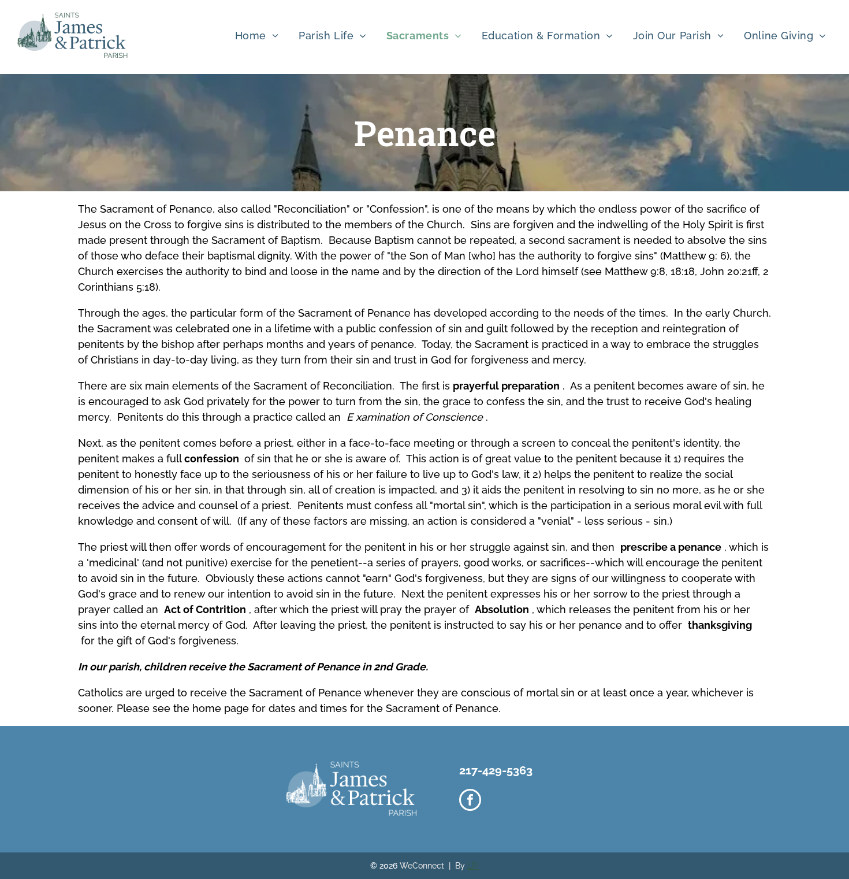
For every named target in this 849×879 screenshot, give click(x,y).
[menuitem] (261, 36)
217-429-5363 (496, 770)
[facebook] (470, 801)
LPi (473, 865)
